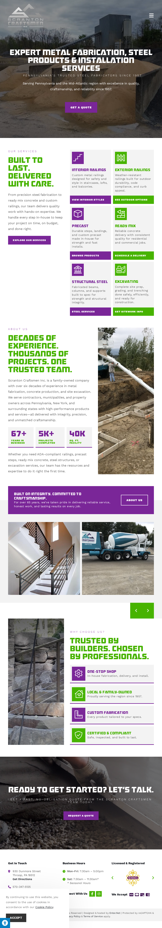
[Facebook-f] (92, 894)
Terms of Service (93, 916)
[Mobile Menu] (151, 15)
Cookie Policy (44, 907)
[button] (136, 611)
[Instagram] (99, 894)
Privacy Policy (72, 916)
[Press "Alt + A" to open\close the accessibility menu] (5, 923)
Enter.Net (114, 913)
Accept (16, 918)
